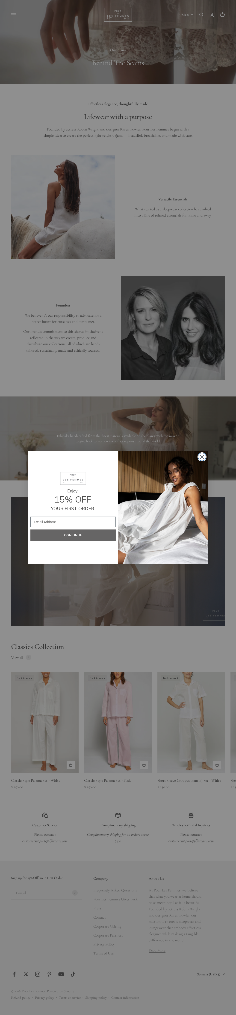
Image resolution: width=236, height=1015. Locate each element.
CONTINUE (73, 535)
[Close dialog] (202, 457)
